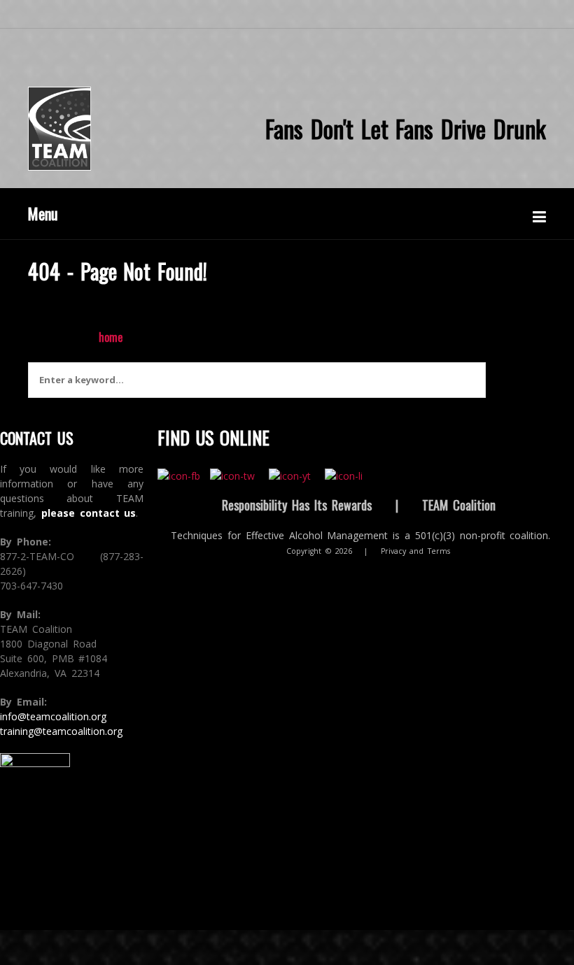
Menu (43, 213)
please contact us (88, 513)
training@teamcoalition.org (61, 731)
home (110, 337)
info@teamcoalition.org (53, 716)
